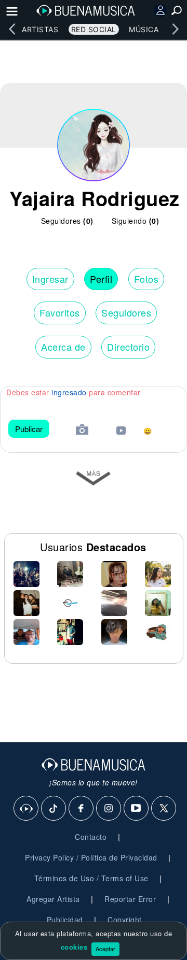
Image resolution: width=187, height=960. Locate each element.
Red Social (93, 29)
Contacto (90, 837)
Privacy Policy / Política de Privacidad (91, 857)
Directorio (128, 346)
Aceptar (105, 948)
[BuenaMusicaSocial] (26, 808)
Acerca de (63, 346)
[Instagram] (109, 808)
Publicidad (65, 919)
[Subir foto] (82, 430)
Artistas (40, 29)
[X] (164, 808)
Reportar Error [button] (130, 899)
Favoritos (59, 312)
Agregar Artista (53, 899)
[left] (12, 29)
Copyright (125, 919)
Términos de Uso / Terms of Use (91, 878)
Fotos (146, 278)
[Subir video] (121, 431)
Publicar (29, 428)
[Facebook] (81, 808)
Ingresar (50, 278)
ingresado (69, 392)
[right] (175, 29)
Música (143, 29)
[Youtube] (136, 808)
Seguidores (126, 312)
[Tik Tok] (54, 808)
